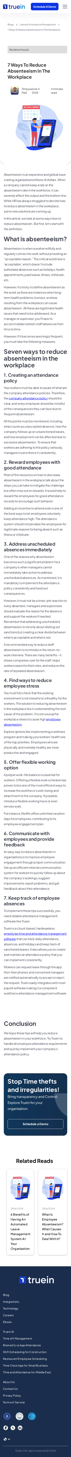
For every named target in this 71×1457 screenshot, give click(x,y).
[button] (64, 6)
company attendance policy (28, 398)
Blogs (11, 24)
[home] (14, 6)
